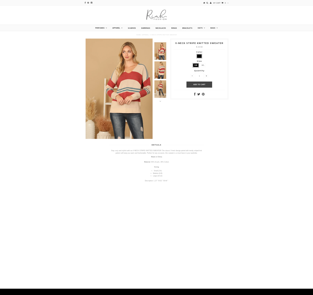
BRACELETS (187, 28)
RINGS (174, 28)
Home (138, 35)
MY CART (219, 3)
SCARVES (132, 28)
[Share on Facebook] (195, 95)
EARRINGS (145, 28)
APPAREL (116, 28)
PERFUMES (100, 28)
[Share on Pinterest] (203, 95)
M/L (203, 65)
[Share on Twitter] (198, 95)
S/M (195, 65)
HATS (200, 28)
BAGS (212, 28)
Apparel (145, 35)
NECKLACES (161, 28)
